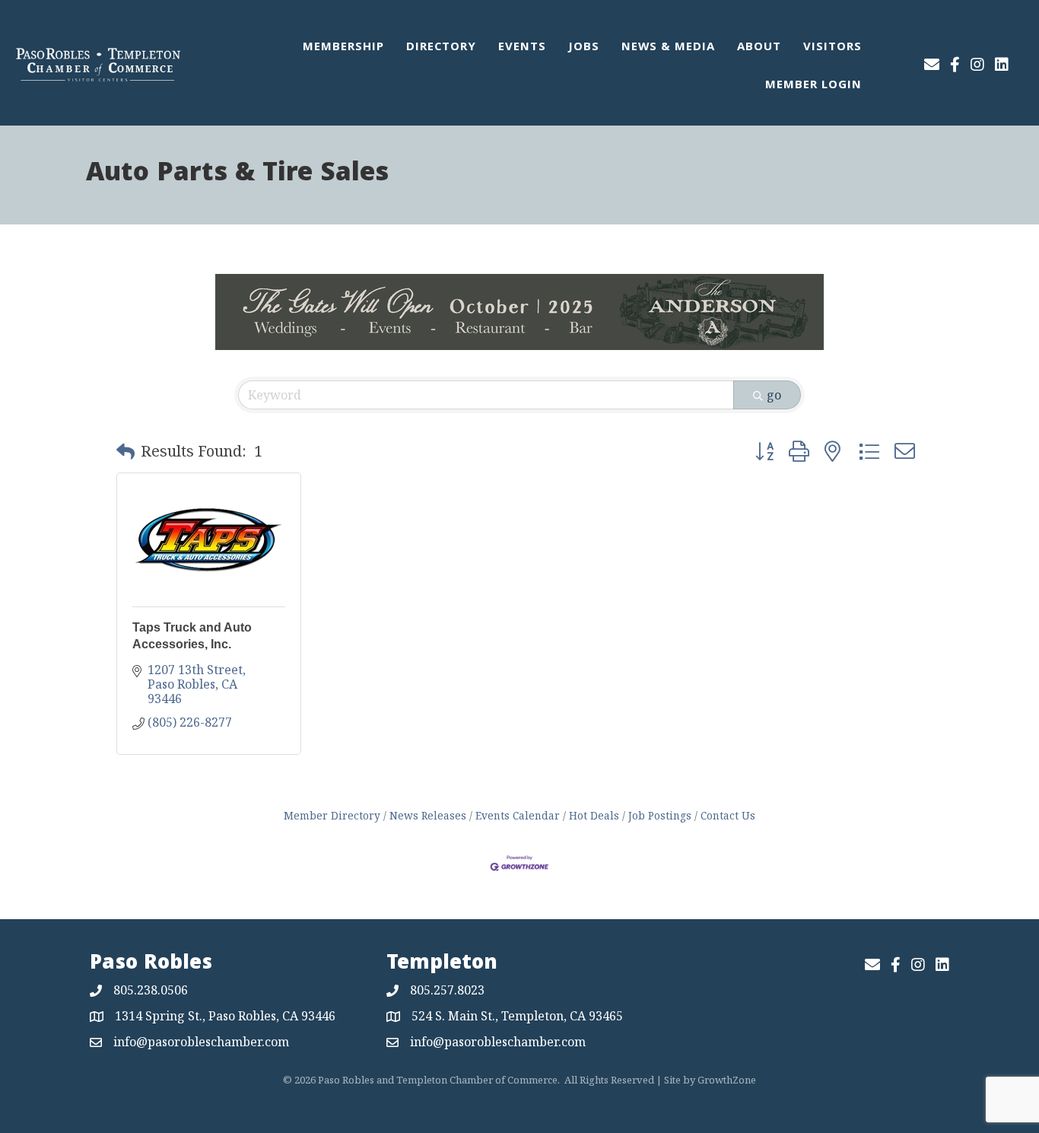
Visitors (832, 48)
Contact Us (728, 815)
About (759, 48)
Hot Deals (594, 815)
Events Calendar (517, 815)
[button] (125, 451)
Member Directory (332, 815)
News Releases (427, 815)
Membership (343, 48)
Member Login (813, 86)
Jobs (583, 48)
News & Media (668, 48)
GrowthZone (726, 1080)
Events (522, 48)
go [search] (774, 395)
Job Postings (659, 815)
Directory (441, 48)
